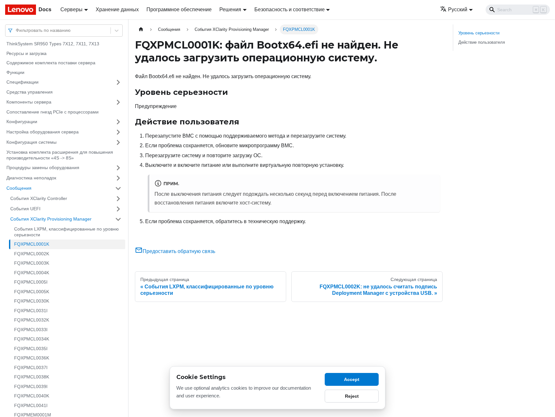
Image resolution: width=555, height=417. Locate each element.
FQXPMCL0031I (31, 310)
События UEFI (25, 208)
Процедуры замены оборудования (42, 167)
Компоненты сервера (28, 101)
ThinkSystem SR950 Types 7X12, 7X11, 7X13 (52, 43)
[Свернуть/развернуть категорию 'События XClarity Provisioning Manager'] (118, 219)
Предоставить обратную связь (179, 251)
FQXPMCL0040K (31, 395)
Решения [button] (230, 9)
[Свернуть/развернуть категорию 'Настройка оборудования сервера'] (118, 132)
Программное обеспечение (179, 9)
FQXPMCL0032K (31, 319)
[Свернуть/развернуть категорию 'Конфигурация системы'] (118, 142)
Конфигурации (21, 121)
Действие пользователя (481, 42)
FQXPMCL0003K (31, 263)
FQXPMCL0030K (31, 301)
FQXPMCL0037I (31, 367)
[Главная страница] (141, 29)
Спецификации (22, 82)
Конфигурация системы (31, 142)
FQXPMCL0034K (31, 338)
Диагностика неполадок (31, 177)
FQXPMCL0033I (31, 329)
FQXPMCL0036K (31, 357)
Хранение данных (117, 9)
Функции (15, 72)
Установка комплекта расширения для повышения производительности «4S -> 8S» (59, 155)
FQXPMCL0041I (31, 405)
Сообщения (18, 188)
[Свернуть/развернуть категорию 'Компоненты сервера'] (118, 102)
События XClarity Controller (38, 198)
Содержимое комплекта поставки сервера (50, 62)
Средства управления (29, 92)
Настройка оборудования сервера (42, 131)
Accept (351, 379)
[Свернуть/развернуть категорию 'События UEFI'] (118, 209)
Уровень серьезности (478, 33)
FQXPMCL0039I (31, 386)
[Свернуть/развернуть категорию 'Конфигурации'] (118, 122)
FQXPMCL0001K (31, 244)
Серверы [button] (71, 9)
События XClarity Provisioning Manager (51, 219)
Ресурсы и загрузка (26, 53)
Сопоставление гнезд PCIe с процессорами (52, 111)
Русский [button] (457, 9)
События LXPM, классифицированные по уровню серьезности (66, 231)
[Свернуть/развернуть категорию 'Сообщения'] (118, 188)
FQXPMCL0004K (31, 272)
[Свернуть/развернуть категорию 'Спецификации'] (118, 82)
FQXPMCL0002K (31, 253)
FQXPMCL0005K (31, 291)
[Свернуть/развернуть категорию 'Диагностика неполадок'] (118, 178)
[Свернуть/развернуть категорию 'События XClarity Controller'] (118, 199)
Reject (352, 396)
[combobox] (16, 30)
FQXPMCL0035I (31, 348)
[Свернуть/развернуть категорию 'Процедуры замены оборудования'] (118, 168)
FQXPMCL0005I (31, 282)
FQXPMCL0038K (31, 376)
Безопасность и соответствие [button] (289, 9)
